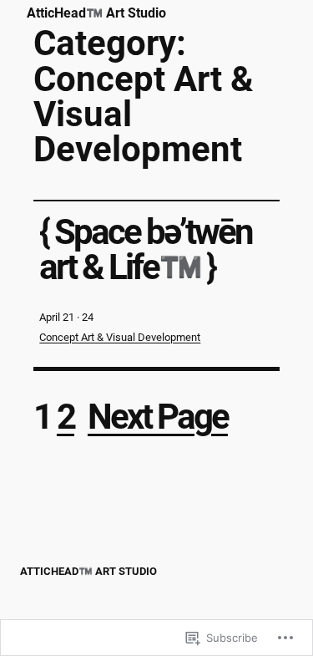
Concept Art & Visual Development (119, 337)
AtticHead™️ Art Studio (96, 13)
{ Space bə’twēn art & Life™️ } (145, 250)
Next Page (158, 416)
